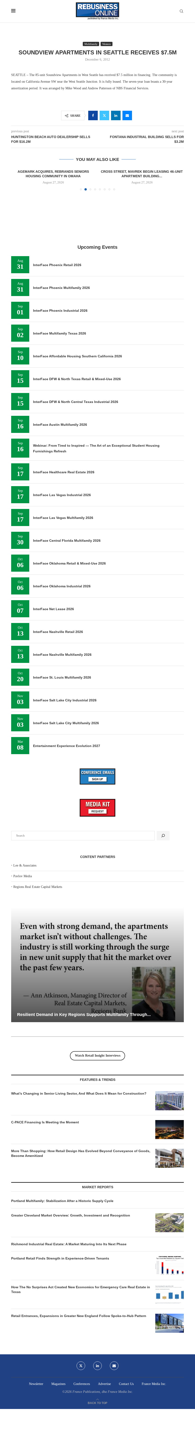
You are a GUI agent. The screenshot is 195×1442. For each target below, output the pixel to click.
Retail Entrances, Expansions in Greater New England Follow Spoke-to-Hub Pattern (78, 1316)
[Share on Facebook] (93, 115)
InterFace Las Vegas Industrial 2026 (62, 495)
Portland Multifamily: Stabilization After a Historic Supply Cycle (62, 1201)
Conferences (81, 1384)
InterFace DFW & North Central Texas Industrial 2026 (75, 402)
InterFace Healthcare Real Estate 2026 (63, 472)
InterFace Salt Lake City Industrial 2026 (65, 700)
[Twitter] (81, 1365)
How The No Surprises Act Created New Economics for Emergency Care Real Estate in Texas (80, 1289)
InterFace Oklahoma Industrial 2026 (62, 586)
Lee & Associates (24, 865)
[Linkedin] (97, 1365)
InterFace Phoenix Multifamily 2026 (61, 288)
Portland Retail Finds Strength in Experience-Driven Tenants (60, 1258)
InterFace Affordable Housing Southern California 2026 (77, 356)
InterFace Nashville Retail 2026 (58, 632)
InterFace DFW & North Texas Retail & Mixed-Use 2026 (77, 379)
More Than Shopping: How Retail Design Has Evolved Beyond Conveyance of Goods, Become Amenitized (80, 1153)
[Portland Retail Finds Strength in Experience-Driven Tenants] (169, 1265)
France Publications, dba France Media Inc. (103, 1392)
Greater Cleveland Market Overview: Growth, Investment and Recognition (70, 1215)
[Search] (181, 11)
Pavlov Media (22, 876)
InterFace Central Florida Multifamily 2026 (67, 540)
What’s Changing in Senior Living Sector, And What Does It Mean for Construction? (78, 1093)
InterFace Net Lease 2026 (53, 609)
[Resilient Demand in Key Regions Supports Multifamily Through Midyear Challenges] (97, 964)
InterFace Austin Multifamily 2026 (60, 424)
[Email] (114, 1365)
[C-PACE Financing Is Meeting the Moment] (169, 1129)
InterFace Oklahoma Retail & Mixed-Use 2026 (69, 563)
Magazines (58, 1384)
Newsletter (36, 1384)
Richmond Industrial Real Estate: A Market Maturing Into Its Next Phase (69, 1244)
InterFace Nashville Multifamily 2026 (62, 654)
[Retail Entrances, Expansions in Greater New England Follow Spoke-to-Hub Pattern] (169, 1323)
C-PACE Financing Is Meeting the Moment (45, 1122)
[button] (18, 180)
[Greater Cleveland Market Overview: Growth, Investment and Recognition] (169, 1222)
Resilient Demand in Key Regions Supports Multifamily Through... (84, 1014)
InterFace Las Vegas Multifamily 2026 (63, 518)
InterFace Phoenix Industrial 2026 (60, 310)
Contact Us (126, 1384)
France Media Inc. (154, 1384)
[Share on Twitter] (104, 115)
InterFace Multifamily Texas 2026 (59, 333)
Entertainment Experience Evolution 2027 (66, 746)
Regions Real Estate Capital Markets (37, 887)
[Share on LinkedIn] (116, 115)
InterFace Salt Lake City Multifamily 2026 (66, 723)
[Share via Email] (127, 115)
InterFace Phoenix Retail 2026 (57, 265)
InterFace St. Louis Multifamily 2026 (62, 677)
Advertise (104, 1384)
